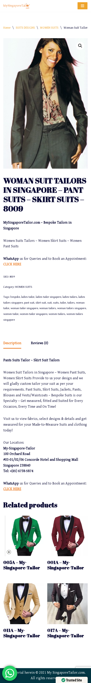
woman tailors (47, 308)
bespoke (15, 297)
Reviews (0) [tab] (39, 343)
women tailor (11, 314)
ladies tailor (27, 297)
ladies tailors (70, 297)
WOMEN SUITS (49, 28)
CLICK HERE (12, 264)
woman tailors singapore (71, 308)
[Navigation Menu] (82, 6)
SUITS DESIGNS (25, 28)
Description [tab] (12, 343)
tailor (63, 302)
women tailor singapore (33, 314)
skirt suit (41, 302)
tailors (71, 302)
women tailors (57, 314)
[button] (80, 46)
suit (49, 302)
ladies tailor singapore (48, 297)
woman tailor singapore (24, 308)
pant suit (29, 302)
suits (56, 302)
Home (7, 28)
